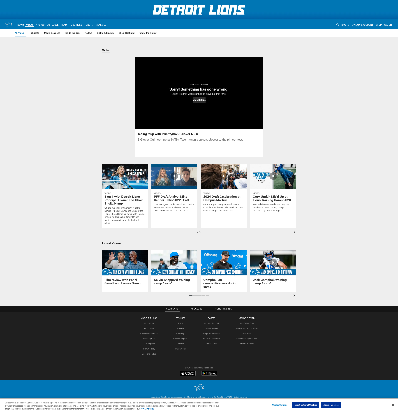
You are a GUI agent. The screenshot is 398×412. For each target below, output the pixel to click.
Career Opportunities (149, 333)
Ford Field (247, 333)
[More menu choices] (110, 24)
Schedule (180, 328)
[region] (199, 405)
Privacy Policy (149, 349)
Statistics (180, 343)
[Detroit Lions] (199, 387)
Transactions (180, 349)
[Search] (337, 24)
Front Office (149, 328)
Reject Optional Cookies (305, 404)
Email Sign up (149, 339)
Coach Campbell (180, 339)
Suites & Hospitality (211, 339)
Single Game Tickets (211, 333)
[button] (199, 100)
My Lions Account (211, 323)
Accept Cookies (331, 404)
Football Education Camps (247, 328)
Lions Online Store (246, 323)
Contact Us (149, 323)
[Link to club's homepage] (8, 24)
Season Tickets (211, 328)
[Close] (393, 404)
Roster (180, 323)
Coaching (180, 333)
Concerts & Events (246, 343)
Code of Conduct (149, 354)
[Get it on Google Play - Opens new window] (209, 375)
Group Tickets (211, 343)
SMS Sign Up (149, 343)
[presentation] (295, 232)
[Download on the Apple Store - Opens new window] (188, 373)
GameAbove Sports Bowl (246, 339)
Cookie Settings (279, 404)
